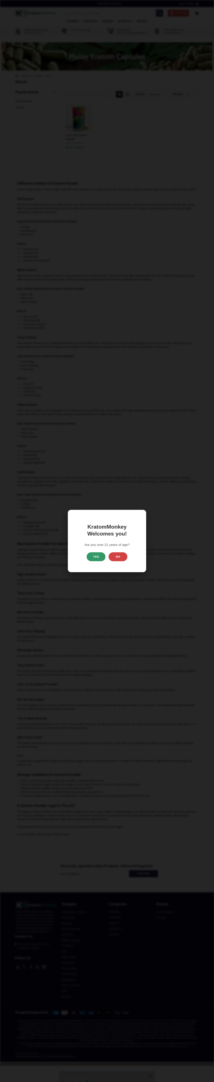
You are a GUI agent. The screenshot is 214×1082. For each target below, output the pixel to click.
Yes (96, 556)
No (118, 556)
